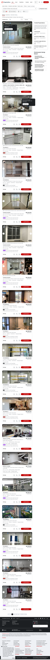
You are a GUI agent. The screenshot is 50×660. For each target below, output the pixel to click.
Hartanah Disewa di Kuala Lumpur (19, 650)
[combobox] (19, 9)
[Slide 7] (19, 273)
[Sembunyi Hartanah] (28, 23)
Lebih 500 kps (36, 47)
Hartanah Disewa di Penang (18, 651)
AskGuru (3, 642)
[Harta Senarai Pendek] (30, 23)
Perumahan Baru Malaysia (41, 640)
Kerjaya (3, 625)
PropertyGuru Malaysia (6, 640)
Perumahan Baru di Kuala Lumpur (41, 643)
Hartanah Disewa (28, 640)
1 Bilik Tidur (38, 42)
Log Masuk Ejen (38, 650)
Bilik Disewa (27, 644)
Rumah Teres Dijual (17, 644)
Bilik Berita (13, 622)
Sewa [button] (16, 2)
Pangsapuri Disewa (28, 643)
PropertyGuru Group (5, 621)
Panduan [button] (27, 2)
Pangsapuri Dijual (16, 643)
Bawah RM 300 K (42, 37)
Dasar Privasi (19, 657)
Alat (37, 648)
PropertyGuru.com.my (5, 633)
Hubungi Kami (14, 621)
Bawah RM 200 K (36, 37)
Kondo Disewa (27, 642)
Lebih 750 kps (41, 47)
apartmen (42, 28)
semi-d (45, 28)
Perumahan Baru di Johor (40, 642)
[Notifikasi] (42, 2)
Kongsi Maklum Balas (15, 623)
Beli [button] (12, 2)
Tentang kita (4, 622)
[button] (3, 15)
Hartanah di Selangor (28, 651)
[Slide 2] (15, 143)
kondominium (38, 28)
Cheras (25, 6)
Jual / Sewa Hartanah (39, 651)
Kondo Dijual (16, 642)
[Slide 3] (16, 143)
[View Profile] (7, 23)
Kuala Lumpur (20, 6)
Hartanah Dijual (16, 640)
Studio (35, 42)
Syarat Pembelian (24, 657)
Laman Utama (4, 6)
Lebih (31, 2)
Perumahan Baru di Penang (40, 644)
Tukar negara (35, 621)
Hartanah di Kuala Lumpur (29, 650)
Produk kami (4, 623)
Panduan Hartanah (5, 643)
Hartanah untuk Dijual (12, 6)
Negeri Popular (27, 648)
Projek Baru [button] (21, 2)
